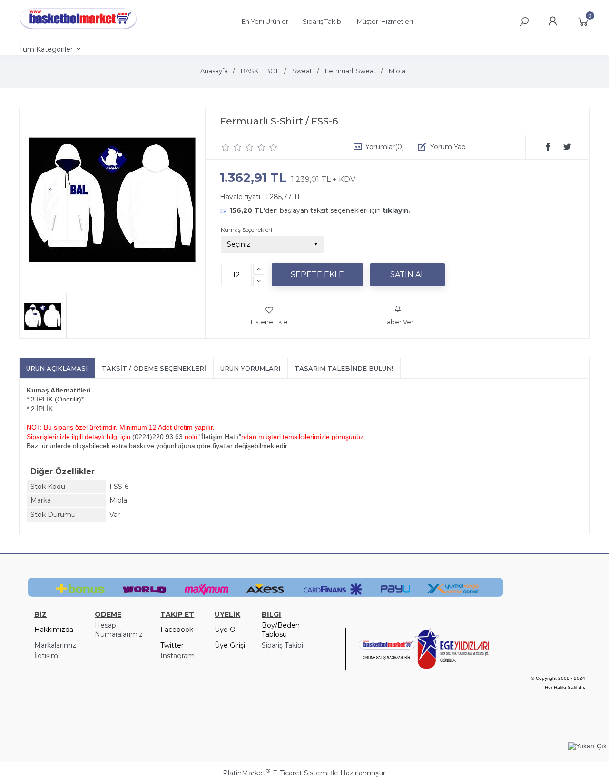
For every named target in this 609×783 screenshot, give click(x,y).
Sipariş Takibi (282, 645)
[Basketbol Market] (78, 30)
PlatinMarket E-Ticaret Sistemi (276, 773)
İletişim (46, 655)
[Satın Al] (407, 274)
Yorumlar (384, 147)
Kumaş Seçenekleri (246, 229)
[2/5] (232, 147)
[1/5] (226, 147)
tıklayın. (397, 210)
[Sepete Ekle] (317, 274)
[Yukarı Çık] (587, 746)
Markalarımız (55, 645)
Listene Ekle (269, 321)
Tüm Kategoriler (46, 49)
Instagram (177, 655)
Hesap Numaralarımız (119, 630)
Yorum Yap (448, 147)
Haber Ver (397, 321)
